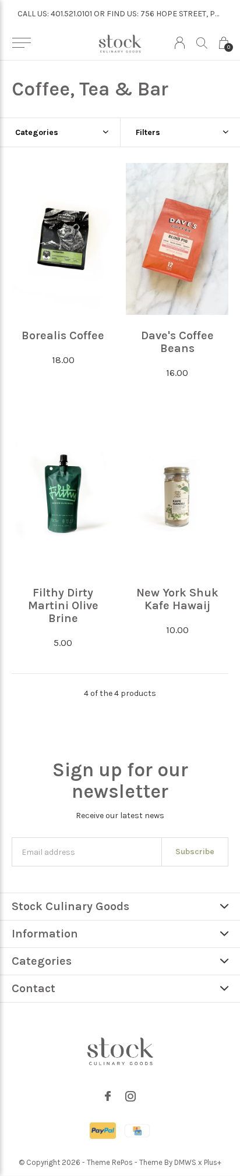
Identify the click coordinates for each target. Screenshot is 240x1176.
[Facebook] (108, 1096)
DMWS (185, 1162)
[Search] (201, 43)
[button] (21, 43)
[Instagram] (130, 1096)
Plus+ (212, 1162)
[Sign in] (180, 43)
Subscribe (194, 852)
